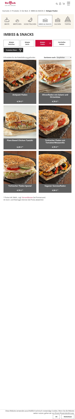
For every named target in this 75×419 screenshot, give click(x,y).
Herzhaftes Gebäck (61, 43)
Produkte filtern (11, 50)
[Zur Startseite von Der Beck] (10, 3)
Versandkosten (27, 197)
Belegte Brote (27, 43)
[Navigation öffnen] (68, 3)
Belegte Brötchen (11, 43)
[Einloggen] (60, 3)
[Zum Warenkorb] (63, 3)
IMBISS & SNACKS (37, 11)
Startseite (5, 11)
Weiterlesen (68, 417)
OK (56, 417)
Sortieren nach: (50, 57)
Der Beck (25, 11)
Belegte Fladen (52, 11)
